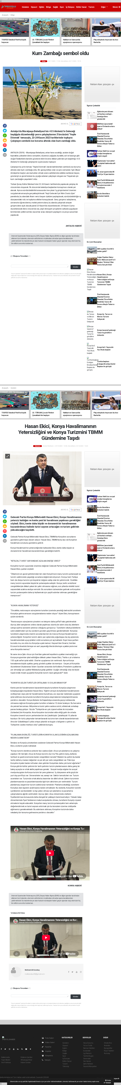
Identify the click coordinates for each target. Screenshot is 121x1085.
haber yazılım (83, 1077)
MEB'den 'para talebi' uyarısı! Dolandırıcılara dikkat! (106, 126)
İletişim (47, 1060)
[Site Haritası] (27, 1049)
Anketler (107, 1045)
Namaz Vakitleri (89, 1048)
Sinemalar (87, 1059)
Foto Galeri (49, 1038)
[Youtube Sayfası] (14, 1049)
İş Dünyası (70, 7)
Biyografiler (108, 1048)
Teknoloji (66, 1066)
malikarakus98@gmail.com (35, 974)
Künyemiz (49, 1056)
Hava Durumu (88, 1043)
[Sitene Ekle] (31, 1049)
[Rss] (23, 1049)
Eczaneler (87, 1051)
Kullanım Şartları (26, 1057)
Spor (62, 7)
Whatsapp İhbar (26, 1060)
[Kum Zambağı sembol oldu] (42, 93)
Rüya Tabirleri (109, 1051)
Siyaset (34, 7)
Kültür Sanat (81, 7)
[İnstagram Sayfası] (10, 1049)
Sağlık (55, 7)
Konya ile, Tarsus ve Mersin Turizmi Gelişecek (104, 316)
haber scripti (73, 1077)
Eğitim (41, 7)
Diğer (103, 7)
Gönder (75, 267)
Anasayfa (5, 15)
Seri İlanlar (87, 1061)
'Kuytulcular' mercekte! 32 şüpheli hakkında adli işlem (106, 163)
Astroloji (107, 1053)
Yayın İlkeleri (5, 1060)
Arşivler (48, 1051)
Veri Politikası (6, 1062)
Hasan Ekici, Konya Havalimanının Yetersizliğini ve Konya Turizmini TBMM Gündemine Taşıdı (105, 279)
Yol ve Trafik (87, 1045)
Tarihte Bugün (88, 1056)
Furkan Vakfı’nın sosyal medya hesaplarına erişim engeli (106, 153)
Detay (108, 1080)
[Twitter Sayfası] (6, 1049)
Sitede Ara (108, 1043)
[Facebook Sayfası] (2, 1049)
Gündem (25, 7)
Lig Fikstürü (87, 1053)
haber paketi (64, 1077)
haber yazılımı (54, 1077)
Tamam (108, 1083)
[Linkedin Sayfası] (18, 1049)
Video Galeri (49, 1042)
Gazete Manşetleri (90, 1066)
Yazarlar (48, 1047)
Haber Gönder (26, 1062)
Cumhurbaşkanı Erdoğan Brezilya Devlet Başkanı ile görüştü (106, 364)
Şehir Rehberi (88, 1064)
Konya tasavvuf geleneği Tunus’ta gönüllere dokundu (106, 332)
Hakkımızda (5, 1057)
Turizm (91, 7)
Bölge (48, 7)
